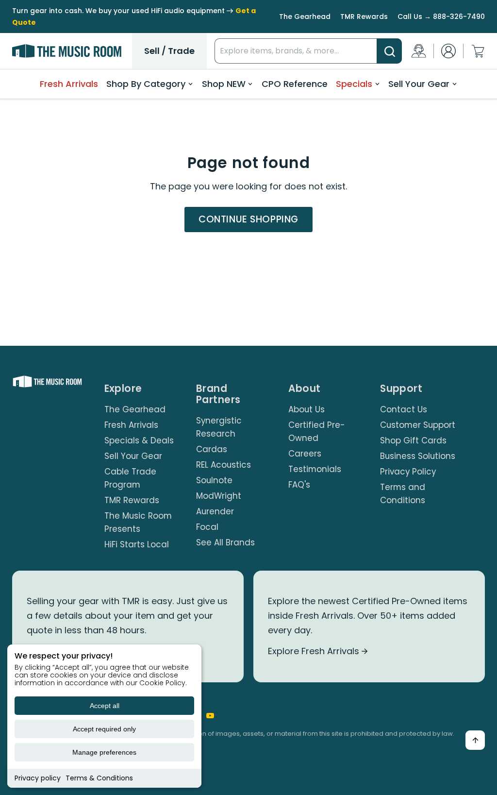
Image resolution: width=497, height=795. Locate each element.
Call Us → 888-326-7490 (441, 16)
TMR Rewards (364, 16)
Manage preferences (104, 752)
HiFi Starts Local (136, 544)
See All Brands (225, 542)
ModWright (218, 496)
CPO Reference (295, 84)
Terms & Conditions (99, 778)
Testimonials (314, 469)
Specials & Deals (139, 440)
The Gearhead (305, 16)
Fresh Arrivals (69, 84)
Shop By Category (145, 84)
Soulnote (214, 480)
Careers (304, 453)
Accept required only (104, 729)
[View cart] (478, 51)
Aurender (215, 511)
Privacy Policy (408, 471)
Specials (354, 84)
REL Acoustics (223, 465)
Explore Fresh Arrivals (315, 651)
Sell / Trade (169, 51)
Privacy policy (38, 778)
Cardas (211, 449)
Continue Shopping (248, 219)
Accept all (104, 706)
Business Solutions (417, 456)
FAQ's (299, 485)
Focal (207, 527)
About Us (306, 409)
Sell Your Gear (418, 84)
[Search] (389, 51)
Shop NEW (224, 84)
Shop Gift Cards (413, 440)
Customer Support (417, 425)
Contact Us (403, 409)
